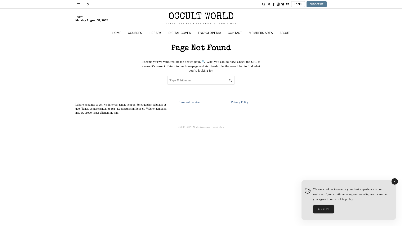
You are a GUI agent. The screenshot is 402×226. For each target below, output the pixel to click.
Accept (323, 209)
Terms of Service (189, 102)
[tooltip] (269, 4)
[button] (230, 80)
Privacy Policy (240, 102)
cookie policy (344, 199)
